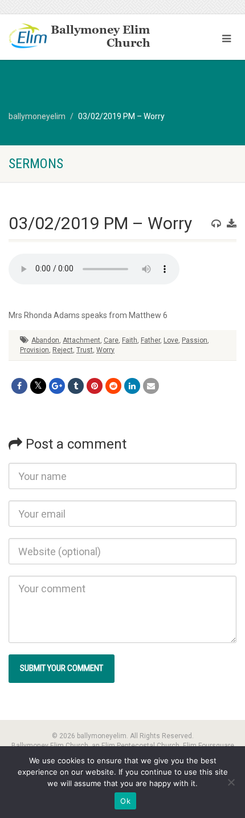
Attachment (81, 340)
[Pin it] (95, 386)
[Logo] (82, 37)
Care (111, 340)
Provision (34, 350)
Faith (129, 340)
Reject (62, 350)
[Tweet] (38, 386)
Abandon (45, 340)
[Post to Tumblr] (76, 386)
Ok (125, 800)
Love (171, 340)
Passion (194, 340)
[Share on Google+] (57, 386)
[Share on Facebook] (19, 386)
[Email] (151, 386)
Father (150, 340)
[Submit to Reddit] (113, 386)
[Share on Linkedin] (132, 386)
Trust (84, 350)
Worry (105, 350)
